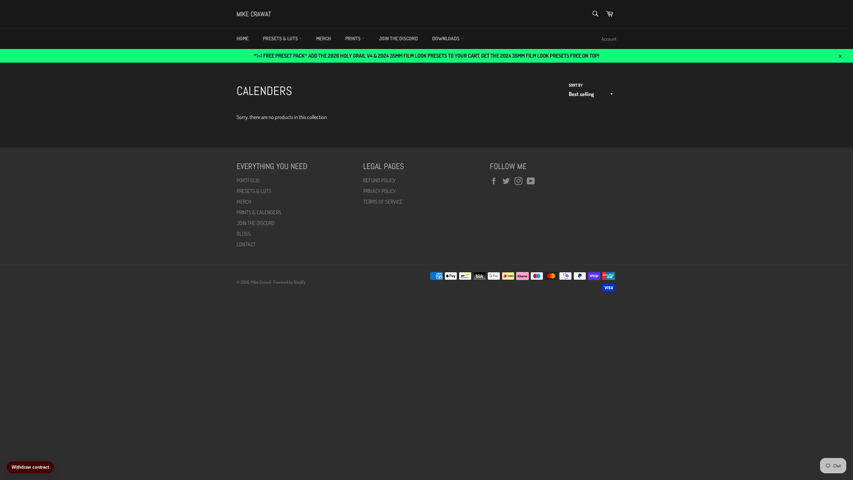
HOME (243, 38)
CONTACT (246, 244)
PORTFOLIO (248, 180)
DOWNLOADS (446, 38)
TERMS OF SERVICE (383, 201)
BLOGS (244, 233)
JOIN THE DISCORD (398, 38)
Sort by (576, 85)
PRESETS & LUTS (281, 38)
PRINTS (353, 38)
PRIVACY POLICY (379, 191)
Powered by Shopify (289, 282)
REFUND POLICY (379, 180)
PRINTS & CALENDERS (259, 212)
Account (608, 39)
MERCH (323, 38)
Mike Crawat (254, 14)
